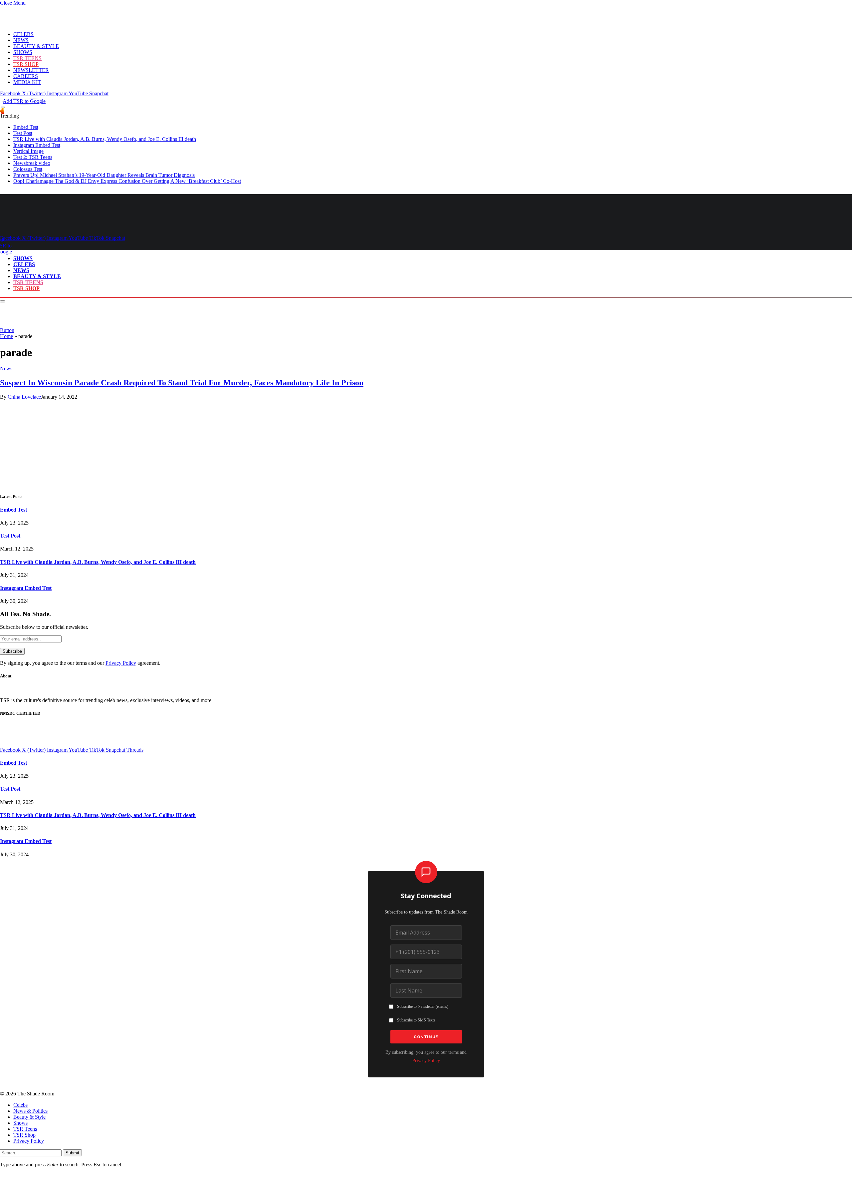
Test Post (22, 133)
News (6, 368)
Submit (72, 1152)
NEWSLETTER (31, 70)
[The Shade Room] (62, 226)
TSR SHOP (26, 64)
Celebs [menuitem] (20, 1105)
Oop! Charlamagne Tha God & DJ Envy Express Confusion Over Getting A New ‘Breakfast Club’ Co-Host (127, 181)
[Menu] (3, 107)
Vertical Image (28, 151)
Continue (426, 1036)
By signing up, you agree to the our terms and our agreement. (80, 663)
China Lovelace (24, 397)
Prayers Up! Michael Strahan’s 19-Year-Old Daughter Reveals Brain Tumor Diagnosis (104, 175)
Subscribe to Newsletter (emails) (422, 1006)
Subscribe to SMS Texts (416, 1020)
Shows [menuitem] (20, 1123)
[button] (13, 3)
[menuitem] (432, 1105)
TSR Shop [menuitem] (24, 1135)
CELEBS (23, 34)
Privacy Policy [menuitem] (28, 1141)
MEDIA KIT (27, 82)
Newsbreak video (31, 163)
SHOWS (22, 52)
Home (6, 336)
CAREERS (25, 76)
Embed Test (25, 127)
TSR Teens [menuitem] (25, 1129)
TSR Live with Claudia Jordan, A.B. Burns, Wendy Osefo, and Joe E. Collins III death (104, 139)
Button (7, 330)
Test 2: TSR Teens (32, 157)
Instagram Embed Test (36, 145)
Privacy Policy (121, 663)
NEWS (21, 40)
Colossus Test (27, 169)
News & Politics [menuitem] (30, 1111)
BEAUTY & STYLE (36, 46)
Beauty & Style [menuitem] (29, 1117)
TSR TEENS (27, 58)
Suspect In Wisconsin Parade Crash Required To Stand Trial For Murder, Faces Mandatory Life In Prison (181, 382)
